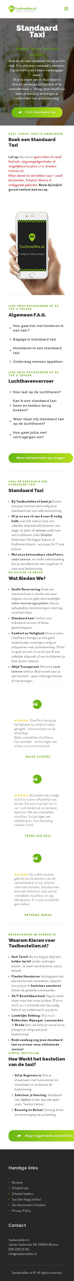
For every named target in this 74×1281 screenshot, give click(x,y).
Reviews (17, 1182)
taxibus (26, 1099)
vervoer (41, 530)
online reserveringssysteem (30, 603)
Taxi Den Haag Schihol (26, 1199)
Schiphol (46, 535)
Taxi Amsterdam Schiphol (29, 1205)
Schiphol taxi (20, 1188)
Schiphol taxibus (23, 1194)
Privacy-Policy (21, 1211)
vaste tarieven (21, 559)
